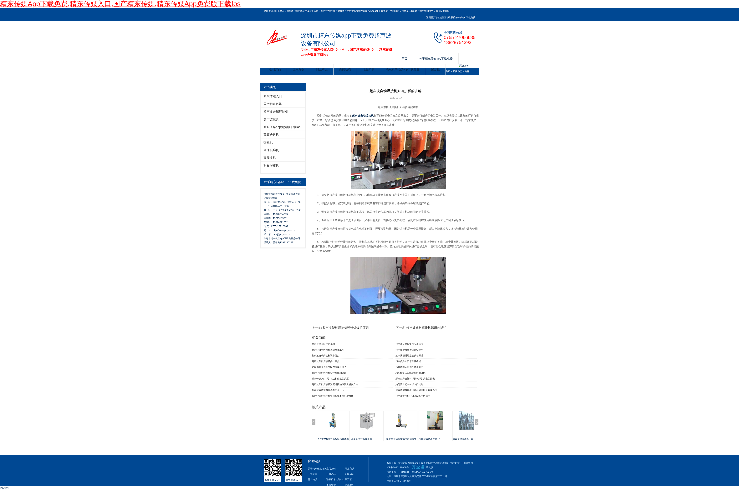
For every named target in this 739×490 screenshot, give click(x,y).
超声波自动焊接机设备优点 (325, 355)
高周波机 (269, 157)
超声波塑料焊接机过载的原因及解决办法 (416, 390)
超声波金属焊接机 (275, 111)
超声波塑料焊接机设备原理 (409, 355)
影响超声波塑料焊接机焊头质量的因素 (415, 378)
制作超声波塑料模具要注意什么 (328, 390)
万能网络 (466, 463)
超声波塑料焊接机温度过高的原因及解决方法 (335, 384)
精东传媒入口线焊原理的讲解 (410, 373)
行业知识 (368, 69)
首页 (404, 58)
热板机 (268, 142)
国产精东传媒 (272, 104)
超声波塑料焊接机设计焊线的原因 (346, 327)
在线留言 (441, 17)
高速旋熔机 (271, 150)
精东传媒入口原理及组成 (408, 361)
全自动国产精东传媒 (361, 439)
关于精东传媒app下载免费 (436, 58)
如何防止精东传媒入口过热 (409, 384)
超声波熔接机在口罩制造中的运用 (412, 396)
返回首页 (431, 17)
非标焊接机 (271, 165)
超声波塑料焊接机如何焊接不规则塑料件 (332, 396)
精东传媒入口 (272, 96)
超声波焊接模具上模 (463, 439)
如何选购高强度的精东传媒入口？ (329, 367)
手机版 (429, 467)
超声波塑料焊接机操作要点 (325, 361)
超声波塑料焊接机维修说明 (409, 349)
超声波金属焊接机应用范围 (409, 344)
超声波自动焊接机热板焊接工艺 (328, 349)
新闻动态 (345, 69)
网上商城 (322, 69)
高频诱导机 (271, 134)
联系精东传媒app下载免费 (461, 17)
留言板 (435, 69)
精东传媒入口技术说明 (323, 344)
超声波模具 (271, 119)
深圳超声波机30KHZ (429, 439)
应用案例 (298, 69)
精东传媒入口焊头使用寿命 (409, 367)
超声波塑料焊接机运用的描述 (426, 327)
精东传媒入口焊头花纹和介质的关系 (330, 378)
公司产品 (275, 69)
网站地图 (4, 488)
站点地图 (349, 484)
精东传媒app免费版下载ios (281, 127)
